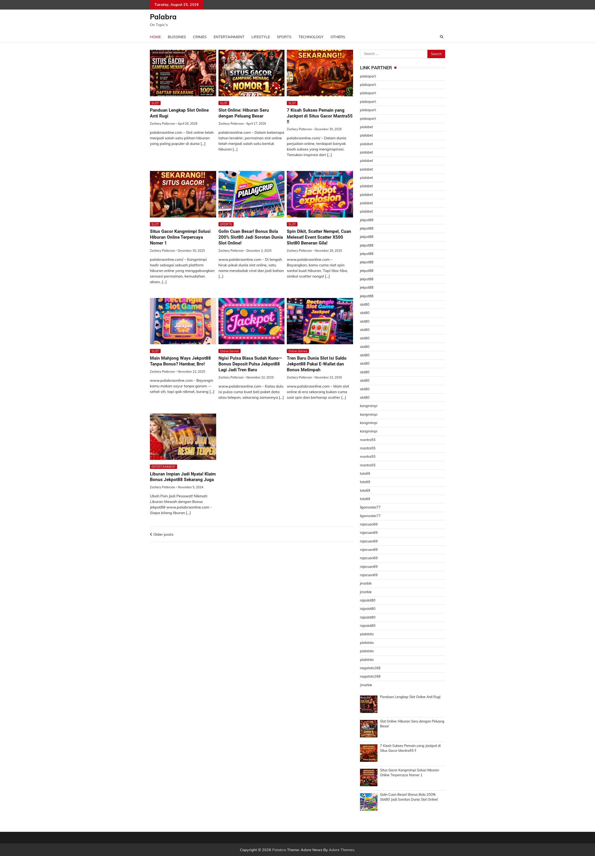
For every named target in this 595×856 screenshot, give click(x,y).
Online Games (229, 351)
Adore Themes (341, 849)
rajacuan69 (369, 524)
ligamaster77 (370, 507)
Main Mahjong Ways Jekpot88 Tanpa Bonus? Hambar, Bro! (180, 361)
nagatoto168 (370, 668)
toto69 (365, 473)
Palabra (163, 16)
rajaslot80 (368, 600)
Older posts (163, 534)
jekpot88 (367, 220)
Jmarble (366, 685)
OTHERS (338, 36)
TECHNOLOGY (311, 36)
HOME (155, 36)
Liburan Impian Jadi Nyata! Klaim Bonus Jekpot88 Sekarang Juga (183, 476)
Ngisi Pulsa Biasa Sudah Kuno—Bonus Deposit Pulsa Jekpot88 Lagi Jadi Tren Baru (250, 363)
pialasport (368, 76)
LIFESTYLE (260, 36)
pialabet (366, 127)
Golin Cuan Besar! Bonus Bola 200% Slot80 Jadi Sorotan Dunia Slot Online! (250, 237)
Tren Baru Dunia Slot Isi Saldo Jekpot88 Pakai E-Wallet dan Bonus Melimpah (317, 363)
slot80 (365, 304)
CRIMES (200, 36)
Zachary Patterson (162, 123)
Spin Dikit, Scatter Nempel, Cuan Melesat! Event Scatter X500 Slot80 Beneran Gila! (319, 237)
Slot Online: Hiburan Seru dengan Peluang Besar (243, 113)
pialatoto (367, 634)
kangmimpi (368, 406)
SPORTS (284, 36)
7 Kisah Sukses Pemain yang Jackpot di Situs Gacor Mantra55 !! (320, 115)
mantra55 (368, 440)
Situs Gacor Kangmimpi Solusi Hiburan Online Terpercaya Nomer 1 (180, 237)
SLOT (155, 103)
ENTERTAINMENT (229, 36)
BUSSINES (177, 36)
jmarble (366, 583)
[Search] (441, 36)
